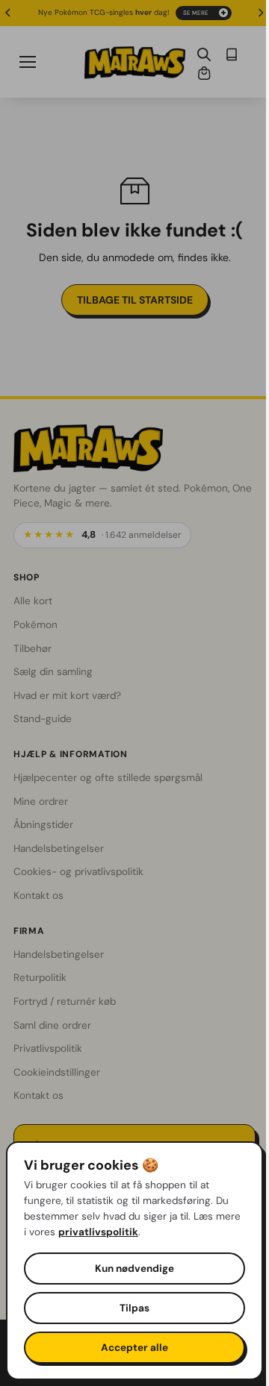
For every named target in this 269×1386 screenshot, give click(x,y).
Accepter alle (130, 1347)
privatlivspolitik (126, 1232)
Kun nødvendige (130, 1268)
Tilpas (131, 1308)
